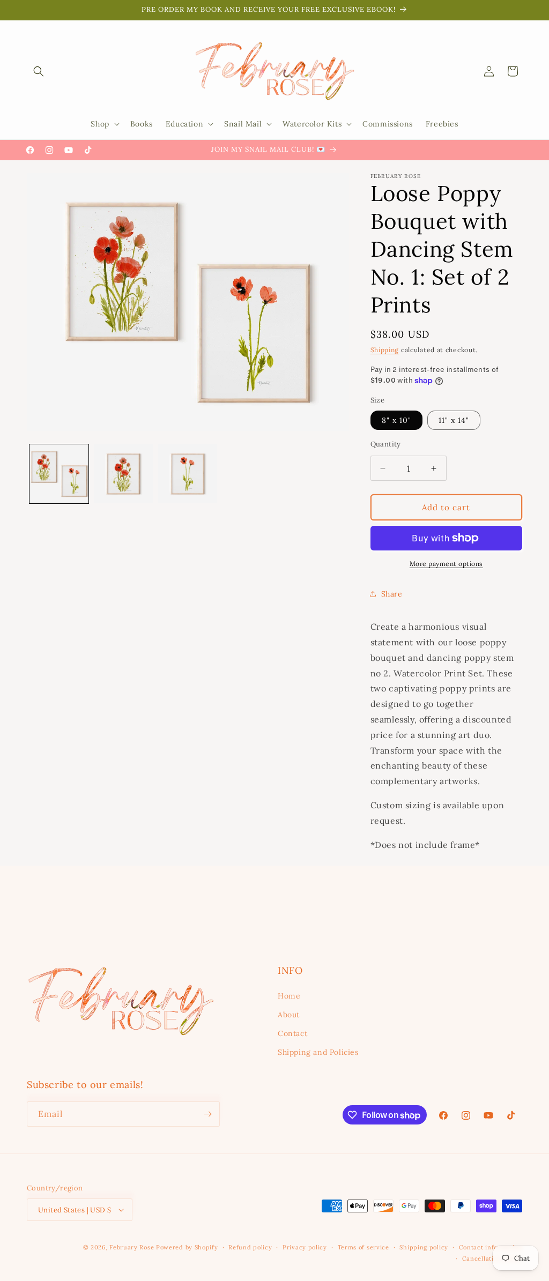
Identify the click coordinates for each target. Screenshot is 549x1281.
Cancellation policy (492, 1258)
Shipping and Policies (318, 1052)
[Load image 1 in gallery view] (58, 473)
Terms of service (363, 1247)
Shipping (384, 350)
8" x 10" (396, 420)
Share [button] (392, 594)
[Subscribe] (207, 1114)
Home (289, 996)
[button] (38, 71)
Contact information (490, 1247)
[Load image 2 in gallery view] (123, 473)
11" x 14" (454, 420)
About (289, 1014)
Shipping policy (423, 1247)
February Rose (131, 1247)
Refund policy (250, 1247)
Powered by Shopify (187, 1247)
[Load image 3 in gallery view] (187, 473)
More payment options (446, 564)
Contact (292, 1033)
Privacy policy (305, 1247)
